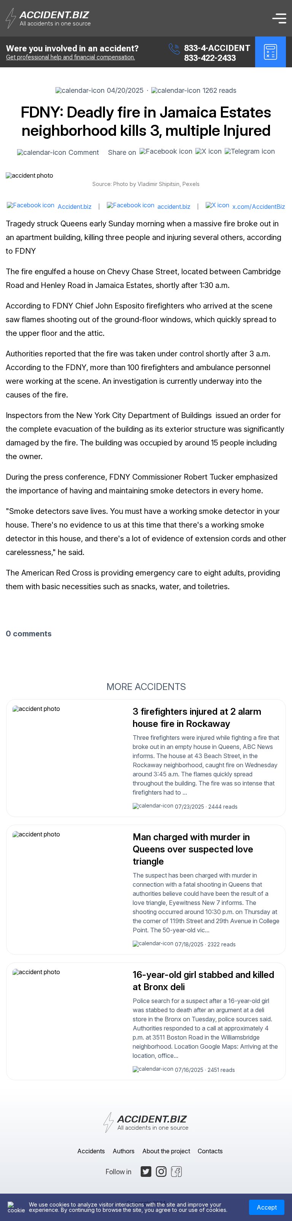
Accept (267, 1207)
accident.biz (173, 206)
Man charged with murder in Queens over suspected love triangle (193, 849)
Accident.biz (74, 206)
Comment (83, 152)
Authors (124, 1151)
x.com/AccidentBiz (258, 206)
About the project (166, 1151)
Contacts (210, 1151)
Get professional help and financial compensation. (70, 57)
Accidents (91, 1151)
